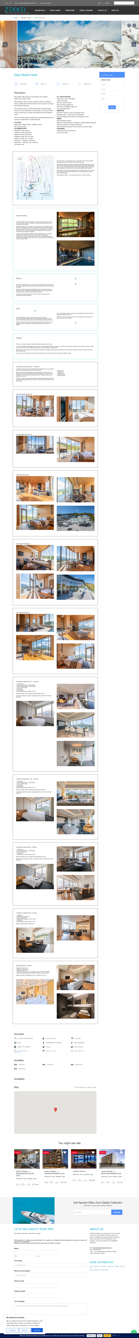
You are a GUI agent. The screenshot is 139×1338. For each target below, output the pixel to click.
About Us (115, 10)
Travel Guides (55, 10)
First (15, 1256)
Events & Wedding (86, 10)
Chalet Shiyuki (79, 1171)
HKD (99, 3)
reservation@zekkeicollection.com (102, 1248)
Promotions (69, 10)
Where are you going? (22, 1271)
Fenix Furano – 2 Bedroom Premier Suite (111, 1172)
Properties (103, 1266)
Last (38, 1256)
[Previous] (5, 44)
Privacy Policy (104, 1270)
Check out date (20, 1291)
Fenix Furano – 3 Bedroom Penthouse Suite (25, 1173)
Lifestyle (117, 1266)
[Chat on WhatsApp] (134, 1333)
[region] (24, 1324)
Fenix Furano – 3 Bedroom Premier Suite (54, 1172)
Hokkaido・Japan (26, 18)
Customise (12, 1330)
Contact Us (102, 10)
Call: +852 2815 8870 (45, 3)
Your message (19, 1301)
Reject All (25, 1330)
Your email (18, 1261)
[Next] (133, 44)
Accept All (37, 1330)
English (107, 3)
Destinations (40, 10)
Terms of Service (94, 1270)
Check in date (19, 1281)
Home (15, 18)
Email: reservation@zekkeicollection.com (25, 3)
